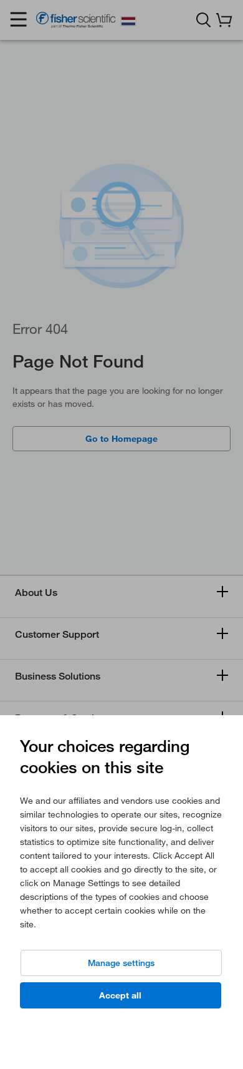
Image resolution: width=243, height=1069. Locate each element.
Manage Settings (121, 963)
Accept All (120, 995)
